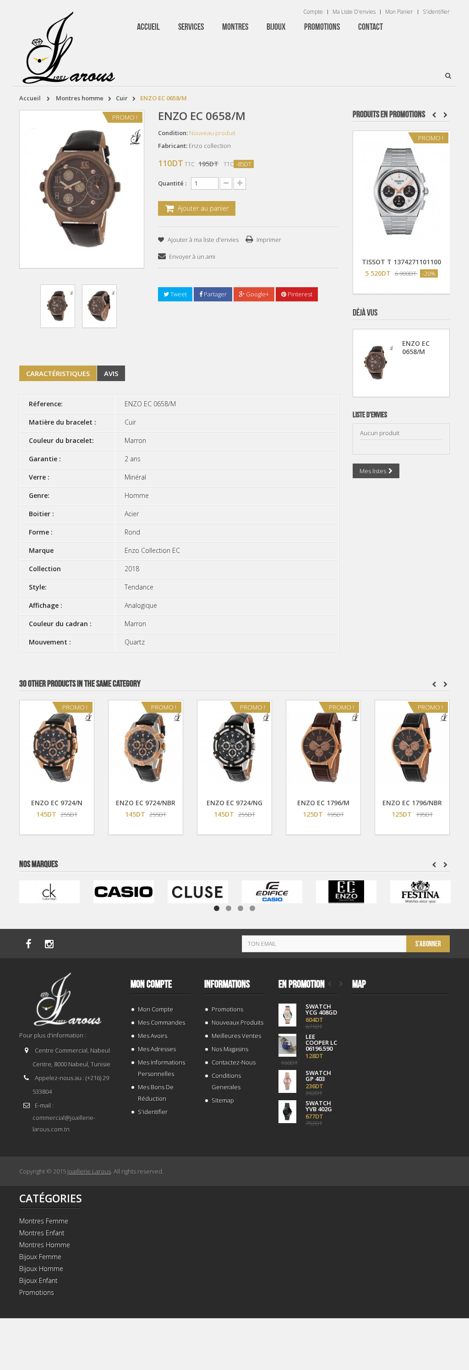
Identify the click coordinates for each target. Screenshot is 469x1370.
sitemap (223, 1100)
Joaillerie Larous (89, 1171)
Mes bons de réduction (156, 1093)
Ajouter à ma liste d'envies (202, 239)
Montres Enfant (42, 1232)
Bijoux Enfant (38, 1280)
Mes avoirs (152, 1036)
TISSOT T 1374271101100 (401, 261)
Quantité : (172, 183)
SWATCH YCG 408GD (321, 1009)
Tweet (178, 294)
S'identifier (436, 12)
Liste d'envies (370, 415)
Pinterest (299, 294)
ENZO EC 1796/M (323, 802)
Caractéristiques (58, 373)
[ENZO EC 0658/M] (57, 306)
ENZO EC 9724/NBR (145, 802)
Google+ (257, 294)
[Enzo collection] (346, 891)
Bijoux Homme (41, 1268)
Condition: (173, 133)
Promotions (227, 1009)
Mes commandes (161, 1022)
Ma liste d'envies (354, 12)
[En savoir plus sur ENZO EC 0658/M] (376, 363)
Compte (313, 12)
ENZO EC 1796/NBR (412, 802)
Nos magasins (230, 1049)
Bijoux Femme (40, 1256)
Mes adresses (157, 1049)
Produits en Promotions (389, 114)
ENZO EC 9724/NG (234, 802)
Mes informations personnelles (161, 1068)
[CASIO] (123, 891)
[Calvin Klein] (49, 891)
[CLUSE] (198, 891)
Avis (111, 373)
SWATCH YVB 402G (318, 1106)
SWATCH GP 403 (318, 1076)
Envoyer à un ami (192, 256)
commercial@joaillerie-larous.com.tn (64, 1123)
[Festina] (420, 891)
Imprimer (268, 239)
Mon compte (151, 984)
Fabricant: (172, 146)
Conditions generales (226, 1081)
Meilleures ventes (236, 1036)
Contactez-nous (234, 1062)
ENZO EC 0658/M (416, 347)
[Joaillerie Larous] (69, 43)
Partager (214, 294)
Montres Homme (44, 1244)
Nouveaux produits (237, 1022)
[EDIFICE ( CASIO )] (272, 891)
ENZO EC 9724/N (56, 802)
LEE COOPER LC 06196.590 (321, 1043)
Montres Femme (43, 1221)
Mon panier (399, 12)
